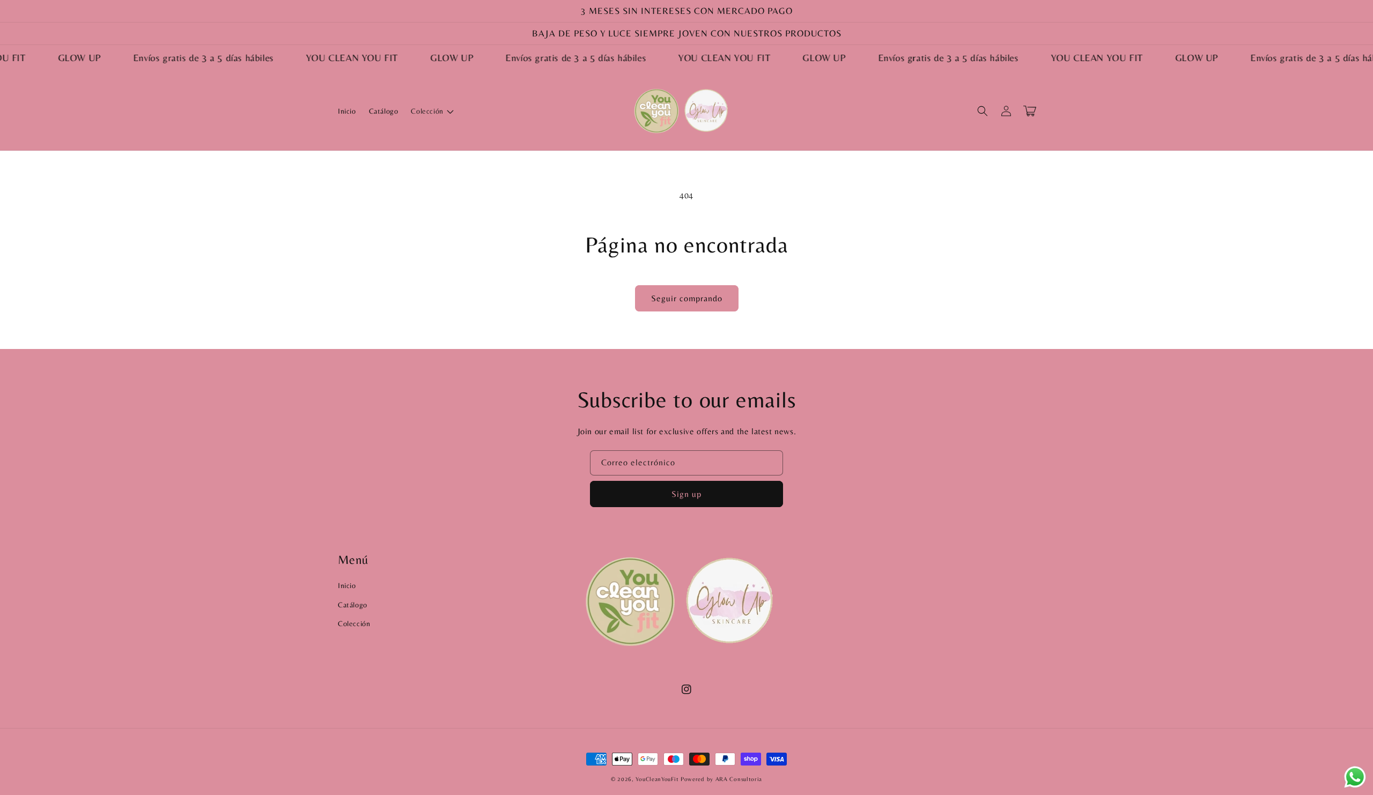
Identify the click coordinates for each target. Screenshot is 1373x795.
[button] (430, 111)
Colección (354, 623)
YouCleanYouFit (657, 779)
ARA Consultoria (739, 779)
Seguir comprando (686, 298)
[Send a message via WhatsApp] (1355, 777)
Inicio (347, 585)
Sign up (686, 494)
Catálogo (352, 604)
